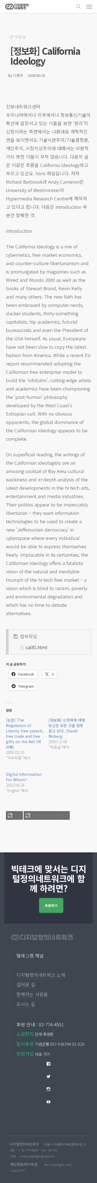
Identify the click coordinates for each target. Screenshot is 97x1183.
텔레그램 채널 (30, 955)
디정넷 (18, 75)
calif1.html (36, 647)
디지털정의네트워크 (24, 1144)
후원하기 (51, 905)
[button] (89, 6)
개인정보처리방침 (24, 1164)
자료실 (20, 36)
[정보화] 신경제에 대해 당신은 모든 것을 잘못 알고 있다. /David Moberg (66, 728)
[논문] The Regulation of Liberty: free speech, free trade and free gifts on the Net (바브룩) (24, 733)
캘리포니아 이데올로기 (50, 815)
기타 (17, 815)
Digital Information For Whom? (23, 776)
